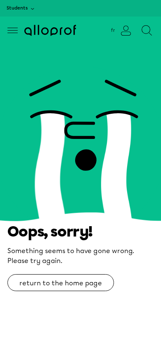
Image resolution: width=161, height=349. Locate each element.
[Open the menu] (12, 30)
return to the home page (60, 283)
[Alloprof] (50, 30)
